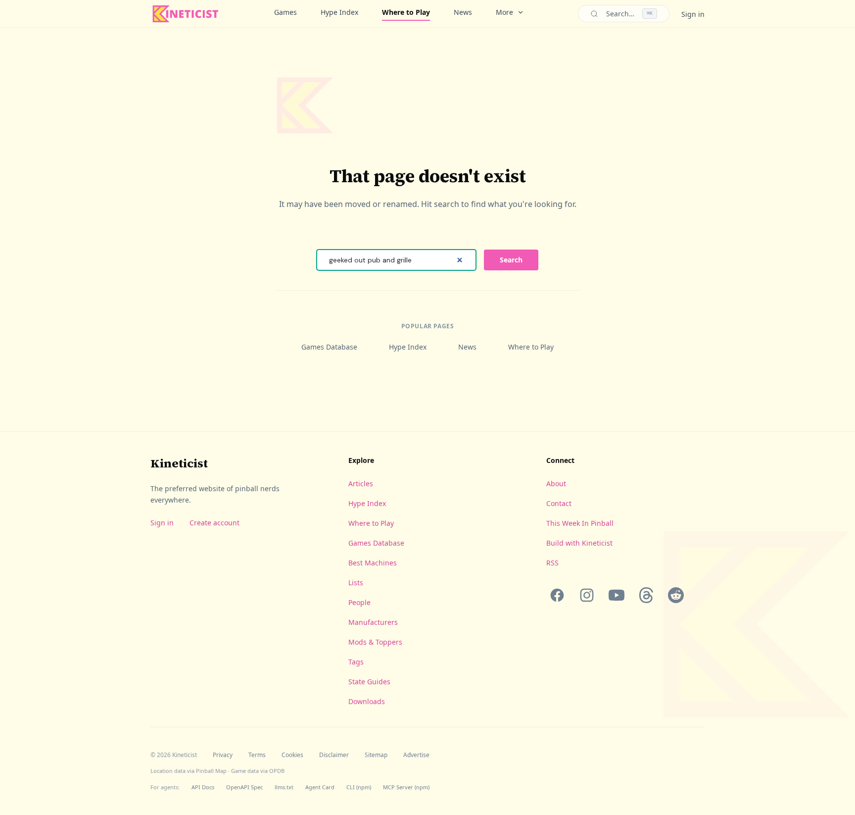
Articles (360, 483)
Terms (257, 755)
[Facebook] (557, 595)
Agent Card (319, 787)
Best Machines (372, 562)
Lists (355, 582)
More (504, 12)
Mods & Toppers (375, 642)
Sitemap (376, 755)
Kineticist (179, 463)
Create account (214, 522)
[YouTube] (616, 595)
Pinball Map (211, 770)
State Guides (369, 681)
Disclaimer (334, 755)
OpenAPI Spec (244, 787)
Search (511, 259)
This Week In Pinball (580, 523)
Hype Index (339, 12)
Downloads (366, 701)
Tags (356, 661)
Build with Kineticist (579, 543)
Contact (558, 503)
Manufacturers (373, 622)
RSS (552, 562)
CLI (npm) (358, 787)
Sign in (693, 14)
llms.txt (284, 787)
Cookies (292, 755)
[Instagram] (587, 595)
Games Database (329, 347)
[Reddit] (676, 595)
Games (285, 12)
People (359, 602)
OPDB (277, 770)
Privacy (223, 755)
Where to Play (406, 12)
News (463, 12)
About (556, 483)
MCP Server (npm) (406, 787)
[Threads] (646, 595)
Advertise (416, 755)
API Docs (202, 787)
